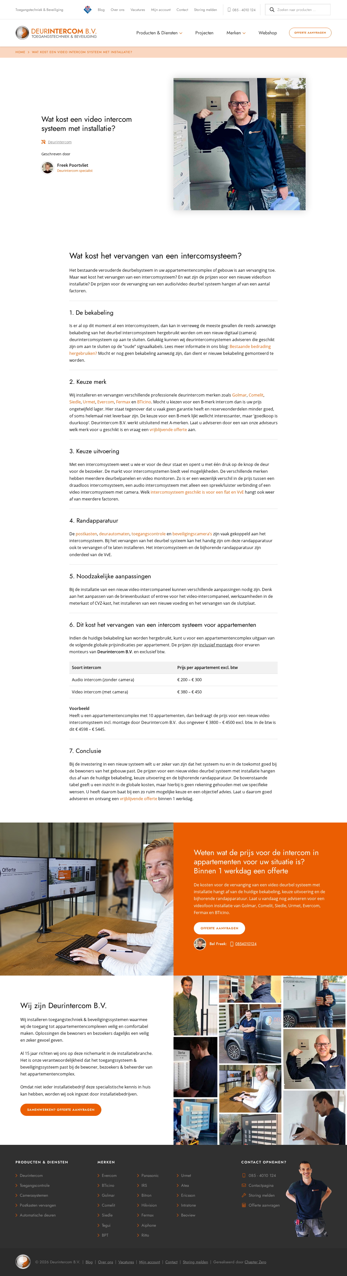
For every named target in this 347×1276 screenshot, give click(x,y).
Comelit (256, 395)
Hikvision (149, 1205)
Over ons (117, 9)
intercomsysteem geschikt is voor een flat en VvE (197, 492)
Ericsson (188, 1195)
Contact (182, 9)
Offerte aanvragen (310, 33)
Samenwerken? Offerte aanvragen (60, 1109)
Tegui (106, 1225)
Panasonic (150, 1175)
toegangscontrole (149, 534)
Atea (185, 1185)
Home (20, 52)
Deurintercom (60, 142)
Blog (101, 9)
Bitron (146, 1195)
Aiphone (148, 1225)
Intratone (188, 1205)
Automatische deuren (38, 1215)
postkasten (86, 534)
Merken (234, 32)
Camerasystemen (34, 1195)
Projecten (204, 32)
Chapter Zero (255, 1262)
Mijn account (160, 9)
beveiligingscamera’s (192, 534)
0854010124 (246, 944)
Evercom (105, 402)
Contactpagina (261, 1185)
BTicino (144, 402)
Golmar (239, 395)
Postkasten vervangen (38, 1205)
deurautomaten (114, 534)
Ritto (145, 1235)
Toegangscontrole (35, 1185)
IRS (144, 1185)
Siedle (75, 402)
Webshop (268, 32)
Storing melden (205, 9)
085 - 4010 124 (262, 1175)
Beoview (188, 1215)
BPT (105, 1235)
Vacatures (138, 9)
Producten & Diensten (157, 32)
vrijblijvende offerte (168, 429)
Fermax (123, 402)
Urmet (89, 402)
